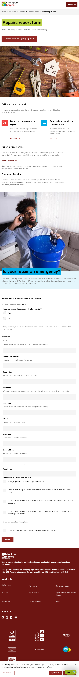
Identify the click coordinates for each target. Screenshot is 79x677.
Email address (9, 450)
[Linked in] (11, 617)
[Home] (10, 4)
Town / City (7, 372)
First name (7, 341)
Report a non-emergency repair (18, 39)
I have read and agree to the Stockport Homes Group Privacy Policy (32, 530)
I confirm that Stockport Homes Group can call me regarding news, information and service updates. (40, 502)
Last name (7, 403)
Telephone (7, 387)
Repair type (8, 469)
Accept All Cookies (55, 673)
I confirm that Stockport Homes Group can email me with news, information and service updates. (39, 491)
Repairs (22, 12)
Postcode (7, 434)
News (57, 602)
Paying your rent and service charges (66, 594)
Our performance (35, 602)
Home (4, 12)
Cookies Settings (8, 673)
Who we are (6, 602)
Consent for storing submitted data (17, 478)
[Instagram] (7, 617)
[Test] (39, 635)
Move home (33, 586)
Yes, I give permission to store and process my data (26, 481)
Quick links (7, 579)
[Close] (75, 664)
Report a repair (33, 12)
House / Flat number (11, 356)
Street (5, 419)
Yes (9, 313)
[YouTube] (16, 617)
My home (12, 12)
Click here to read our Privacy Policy (15, 522)
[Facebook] (3, 617)
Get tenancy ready (62, 586)
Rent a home (6, 585)
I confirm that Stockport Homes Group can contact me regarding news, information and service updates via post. (39, 512)
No (9, 319)
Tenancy (5, 592)
